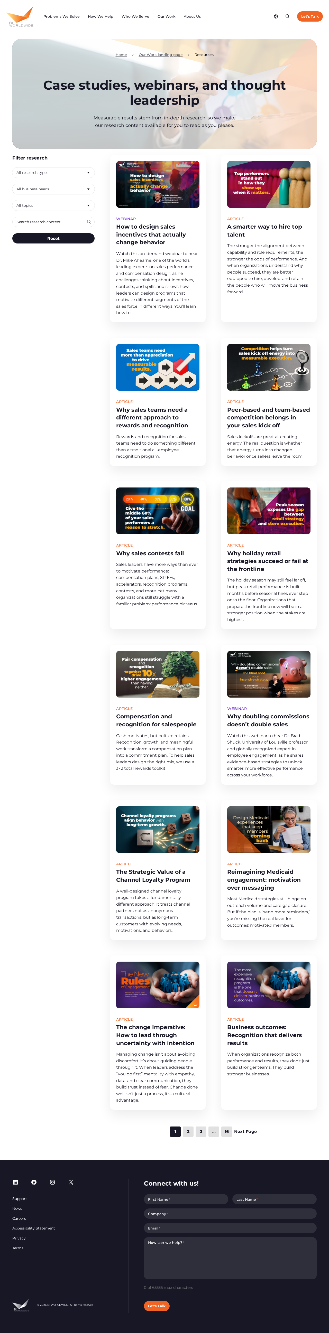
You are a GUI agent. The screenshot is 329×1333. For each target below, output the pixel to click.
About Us (192, 16)
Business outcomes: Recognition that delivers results (264, 1035)
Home (121, 54)
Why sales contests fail (150, 553)
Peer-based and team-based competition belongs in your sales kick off (268, 417)
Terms (17, 1248)
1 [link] (175, 1131)
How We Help (100, 16)
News (17, 1208)
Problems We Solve (61, 16)
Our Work (167, 16)
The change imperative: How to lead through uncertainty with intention (155, 1035)
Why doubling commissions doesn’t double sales (268, 720)
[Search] (287, 16)
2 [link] (188, 1131)
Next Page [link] (245, 1132)
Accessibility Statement (33, 1228)
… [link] (214, 1131)
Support (19, 1198)
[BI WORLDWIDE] (19, 16)
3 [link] (201, 1131)
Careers (19, 1218)
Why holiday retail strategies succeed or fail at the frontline (267, 561)
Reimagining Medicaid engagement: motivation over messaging (264, 879)
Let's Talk (310, 16)
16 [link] (227, 1131)
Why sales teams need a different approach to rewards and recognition (152, 417)
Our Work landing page (161, 54)
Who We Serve (135, 16)
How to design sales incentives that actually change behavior (151, 234)
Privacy (19, 1238)
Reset (53, 238)
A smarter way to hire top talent (264, 230)
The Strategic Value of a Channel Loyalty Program (154, 875)
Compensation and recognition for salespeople (156, 720)
